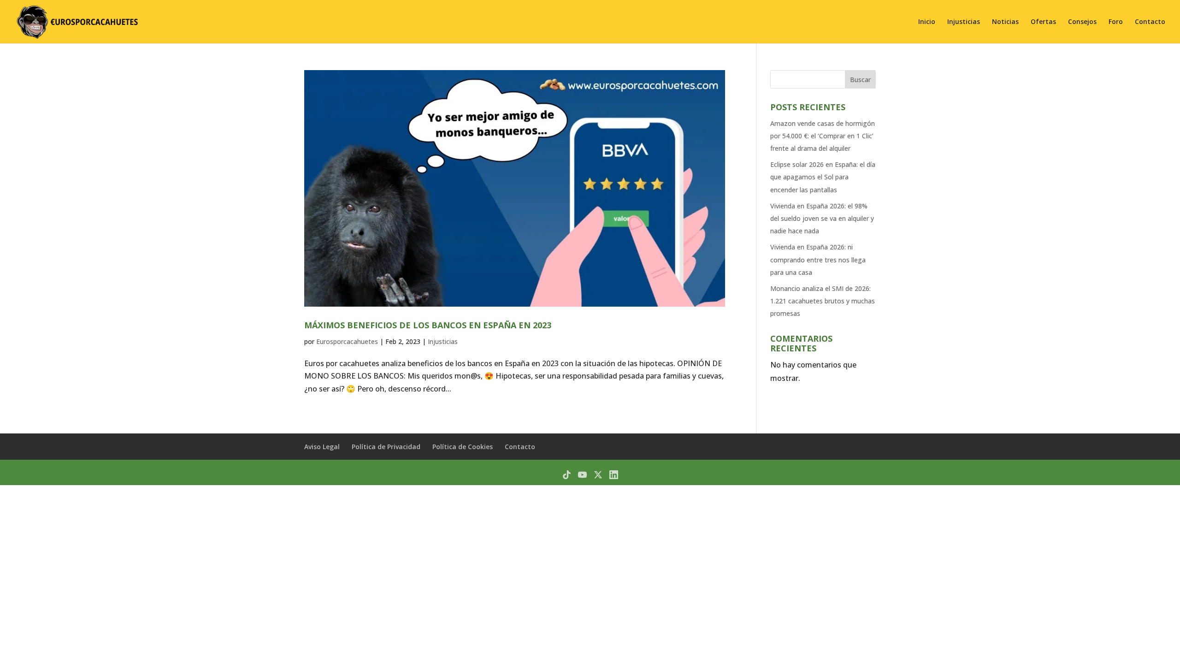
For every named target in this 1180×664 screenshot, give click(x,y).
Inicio (926, 22)
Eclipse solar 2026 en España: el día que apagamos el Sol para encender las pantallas (822, 177)
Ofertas (1043, 22)
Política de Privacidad (386, 446)
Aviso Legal (322, 446)
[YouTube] (582, 474)
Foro (1116, 22)
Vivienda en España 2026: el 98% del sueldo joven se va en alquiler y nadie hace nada (822, 218)
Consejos (1082, 22)
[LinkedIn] (613, 474)
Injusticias (963, 22)
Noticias (1005, 22)
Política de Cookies (462, 446)
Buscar (860, 79)
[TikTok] (566, 474)
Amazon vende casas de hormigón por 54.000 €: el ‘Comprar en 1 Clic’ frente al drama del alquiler (822, 136)
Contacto (1150, 22)
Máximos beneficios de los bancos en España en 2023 (427, 325)
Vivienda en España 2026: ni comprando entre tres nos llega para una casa (818, 259)
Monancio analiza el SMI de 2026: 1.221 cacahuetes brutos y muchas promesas (822, 301)
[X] (598, 474)
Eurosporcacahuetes (347, 341)
